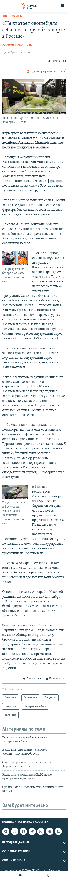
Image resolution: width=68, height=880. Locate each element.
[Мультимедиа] (20, 875)
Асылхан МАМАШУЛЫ (17, 45)
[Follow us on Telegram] (32, 831)
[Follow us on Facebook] (23, 831)
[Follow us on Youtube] (5, 831)
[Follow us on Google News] (49, 831)
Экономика (12, 16)
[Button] (57, 61)
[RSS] (58, 831)
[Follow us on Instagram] (14, 831)
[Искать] (47, 875)
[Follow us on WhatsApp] (40, 831)
